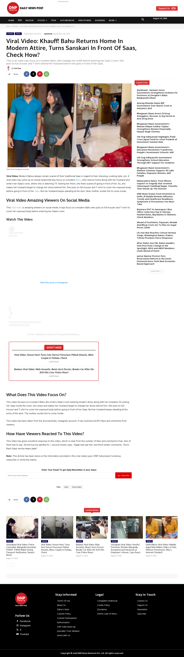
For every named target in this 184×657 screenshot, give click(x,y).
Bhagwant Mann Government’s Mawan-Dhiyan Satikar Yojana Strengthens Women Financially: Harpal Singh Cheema (154, 127)
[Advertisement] (103, 9)
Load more (155, 271)
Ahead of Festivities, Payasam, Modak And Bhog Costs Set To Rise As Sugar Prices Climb (157, 225)
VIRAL (18, 33)
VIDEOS (10, 33)
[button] (143, 19)
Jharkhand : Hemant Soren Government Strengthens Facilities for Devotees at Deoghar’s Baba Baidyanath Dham (157, 94)
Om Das (17, 68)
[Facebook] (26, 74)
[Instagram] (17, 625)
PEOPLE (15, 26)
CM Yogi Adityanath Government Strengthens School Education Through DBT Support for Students (155, 160)
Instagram (25, 625)
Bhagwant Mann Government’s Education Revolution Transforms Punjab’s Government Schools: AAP (155, 150)
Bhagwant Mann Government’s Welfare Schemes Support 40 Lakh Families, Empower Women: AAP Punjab (155, 172)
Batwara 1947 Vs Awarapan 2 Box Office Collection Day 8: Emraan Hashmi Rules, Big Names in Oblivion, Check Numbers (156, 213)
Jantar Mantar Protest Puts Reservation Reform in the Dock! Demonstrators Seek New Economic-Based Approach (156, 260)
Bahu (78, 179)
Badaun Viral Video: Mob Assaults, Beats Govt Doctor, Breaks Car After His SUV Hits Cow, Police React (54, 371)
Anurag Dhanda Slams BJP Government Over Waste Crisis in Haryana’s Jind (154, 106)
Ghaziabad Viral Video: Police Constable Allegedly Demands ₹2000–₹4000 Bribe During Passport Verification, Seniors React (21, 549)
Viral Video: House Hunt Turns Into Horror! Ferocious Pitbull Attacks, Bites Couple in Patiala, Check (53, 356)
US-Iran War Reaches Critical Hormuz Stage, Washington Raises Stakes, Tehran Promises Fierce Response (156, 235)
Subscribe (125, 475)
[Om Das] (9, 68)
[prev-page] (8, 565)
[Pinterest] (40, 74)
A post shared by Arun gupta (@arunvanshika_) (53, 334)
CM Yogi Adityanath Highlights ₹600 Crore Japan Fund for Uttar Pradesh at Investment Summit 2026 (157, 139)
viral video (16, 207)
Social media (76, 487)
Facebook (25, 621)
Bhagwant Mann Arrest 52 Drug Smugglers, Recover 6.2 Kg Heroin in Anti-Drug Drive (156, 116)
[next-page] (13, 565)
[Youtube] (17, 634)
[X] (33, 74)
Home (8, 26)
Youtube (24, 634)
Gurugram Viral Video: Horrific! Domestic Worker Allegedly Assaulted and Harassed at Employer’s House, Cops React (125, 548)
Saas (36, 191)
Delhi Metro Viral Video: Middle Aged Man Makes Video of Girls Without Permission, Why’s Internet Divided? (161, 548)
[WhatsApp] (46, 74)
